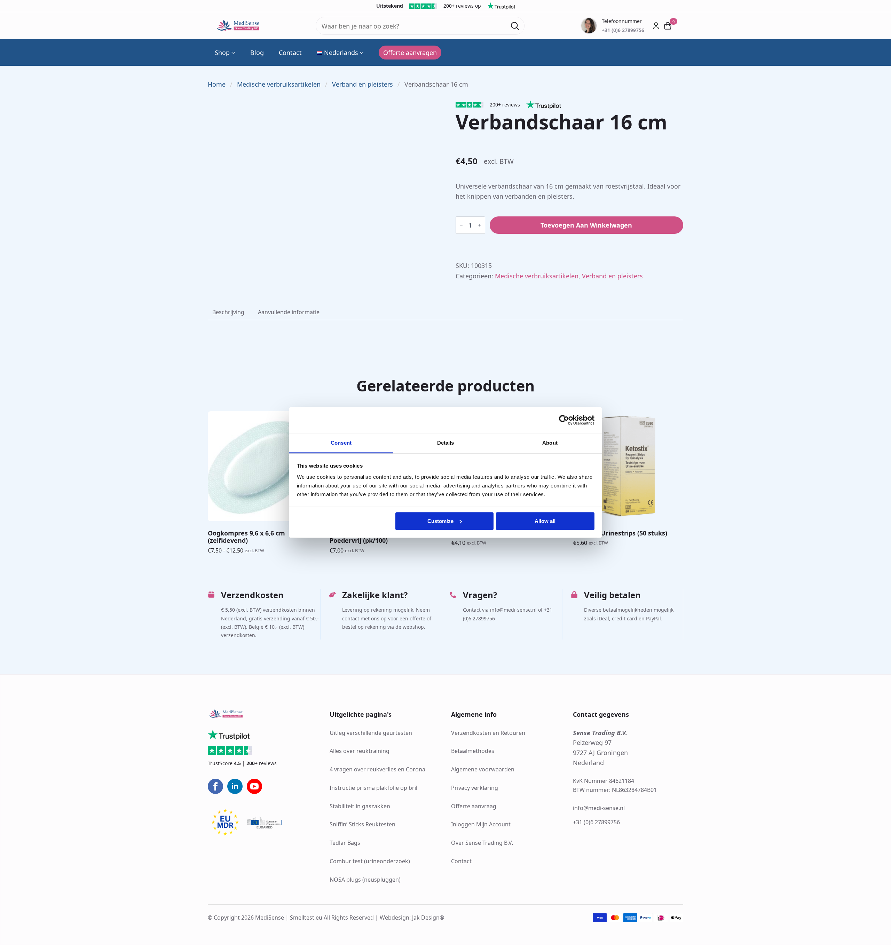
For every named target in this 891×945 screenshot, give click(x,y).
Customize (440, 521)
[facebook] (215, 786)
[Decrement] (461, 225)
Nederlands (341, 52)
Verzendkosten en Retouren (488, 733)
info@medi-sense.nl (599, 808)
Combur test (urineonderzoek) (370, 861)
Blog (257, 52)
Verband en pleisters (362, 84)
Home (217, 84)
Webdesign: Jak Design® (412, 917)
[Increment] (479, 225)
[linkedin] (235, 786)
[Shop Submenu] (232, 52)
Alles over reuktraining (359, 751)
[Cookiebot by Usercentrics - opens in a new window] (564, 420)
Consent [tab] (341, 443)
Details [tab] (445, 443)
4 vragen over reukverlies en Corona (377, 769)
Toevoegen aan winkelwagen (586, 225)
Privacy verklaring (474, 788)
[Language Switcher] (361, 52)
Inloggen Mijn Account (481, 824)
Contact (290, 52)
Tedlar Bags (345, 843)
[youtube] (254, 786)
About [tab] (550, 443)
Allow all (545, 521)
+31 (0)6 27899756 (596, 822)
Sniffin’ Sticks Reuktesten (362, 824)
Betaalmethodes (472, 751)
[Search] (515, 26)
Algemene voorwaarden (482, 769)
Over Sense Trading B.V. (482, 843)
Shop (222, 52)
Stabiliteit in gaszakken (360, 806)
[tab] (228, 312)
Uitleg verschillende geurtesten (371, 733)
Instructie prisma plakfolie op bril (373, 788)
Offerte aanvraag (473, 806)
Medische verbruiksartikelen (279, 84)
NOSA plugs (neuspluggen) (365, 879)
